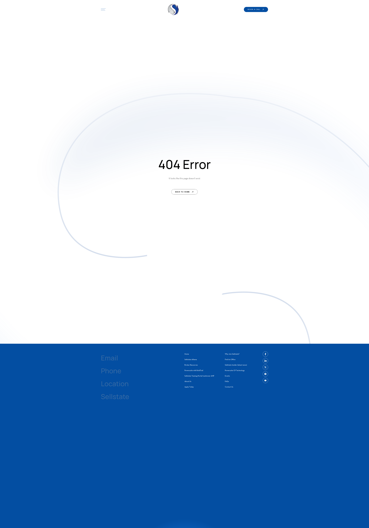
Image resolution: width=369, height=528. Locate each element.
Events (227, 376)
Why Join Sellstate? (232, 354)
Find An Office (230, 359)
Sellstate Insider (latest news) (236, 365)
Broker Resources (191, 365)
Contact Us (229, 387)
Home (186, 354)
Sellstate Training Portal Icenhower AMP (199, 376)
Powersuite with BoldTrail (193, 370)
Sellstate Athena (190, 359)
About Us (187, 381)
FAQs (227, 381)
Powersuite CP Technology (235, 370)
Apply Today (189, 387)
